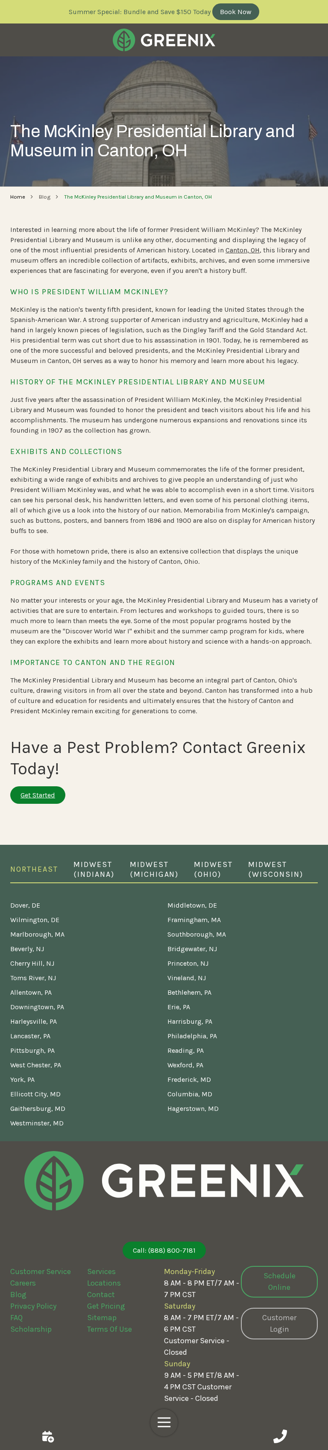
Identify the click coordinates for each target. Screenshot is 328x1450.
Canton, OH (243, 250)
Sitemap (102, 1317)
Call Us (280, 1436)
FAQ (16, 1317)
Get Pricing (106, 1306)
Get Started (37, 795)
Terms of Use (109, 1329)
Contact (101, 1294)
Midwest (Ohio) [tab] (213, 869)
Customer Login (279, 1323)
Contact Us (48, 1436)
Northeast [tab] (34, 869)
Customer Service (40, 1271)
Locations (104, 1283)
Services (101, 1271)
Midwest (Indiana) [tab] (93, 869)
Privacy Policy (33, 1306)
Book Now (236, 12)
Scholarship (31, 1329)
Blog (18, 1294)
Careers (23, 1283)
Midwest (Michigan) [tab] (154, 869)
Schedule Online (280, 1281)
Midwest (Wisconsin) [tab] (275, 869)
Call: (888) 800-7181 (164, 1250)
